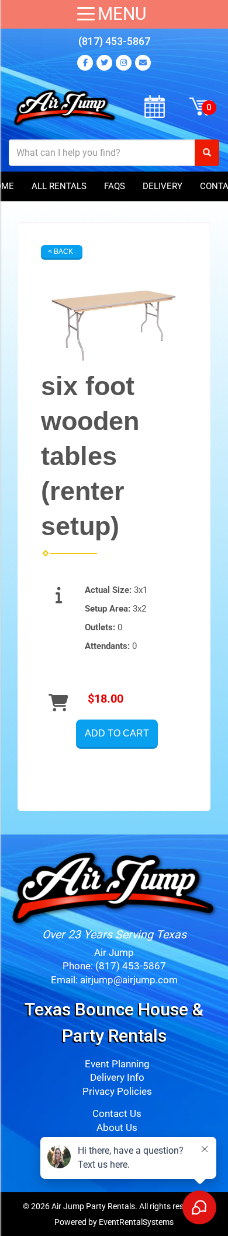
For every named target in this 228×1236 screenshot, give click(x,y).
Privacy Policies (117, 1091)
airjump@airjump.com (129, 980)
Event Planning (117, 1064)
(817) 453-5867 (114, 41)
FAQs (114, 186)
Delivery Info (117, 1077)
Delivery (162, 186)
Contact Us (116, 1113)
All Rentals (59, 186)
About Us (116, 1127)
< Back (60, 251)
